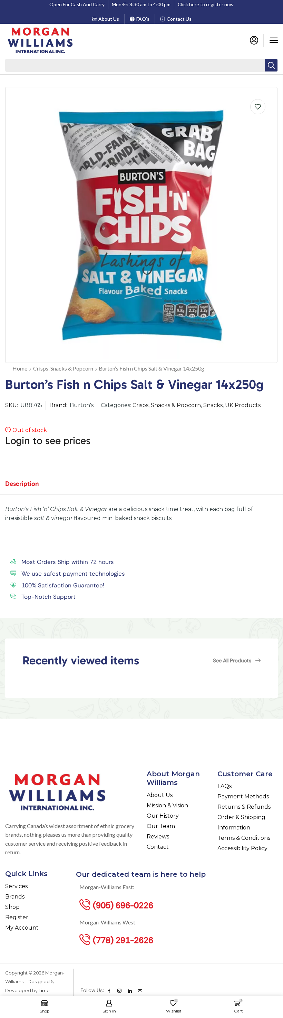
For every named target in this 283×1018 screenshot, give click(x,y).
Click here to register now (206, 4)
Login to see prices (47, 440)
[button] (274, 40)
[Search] (271, 65)
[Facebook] (109, 991)
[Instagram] (119, 991)
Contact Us (179, 19)
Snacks (213, 405)
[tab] (27, 487)
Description (22, 484)
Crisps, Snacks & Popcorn (63, 368)
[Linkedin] (130, 991)
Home (19, 368)
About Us (108, 19)
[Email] (140, 991)
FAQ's (142, 19)
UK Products (243, 405)
